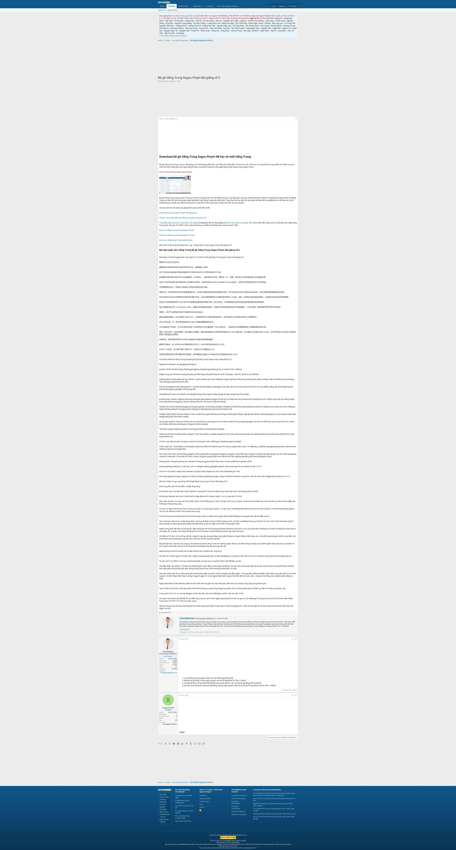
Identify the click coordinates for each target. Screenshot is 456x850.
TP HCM (225, 618)
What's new (183, 6)
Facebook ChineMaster (235, 802)
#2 (296, 639)
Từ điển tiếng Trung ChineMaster (182, 801)
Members (197, 6)
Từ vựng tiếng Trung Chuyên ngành (182, 817)
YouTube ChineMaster (239, 795)
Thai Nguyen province (170, 724)
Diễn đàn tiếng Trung (216, 840)
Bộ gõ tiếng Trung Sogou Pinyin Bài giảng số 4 (178, 212)
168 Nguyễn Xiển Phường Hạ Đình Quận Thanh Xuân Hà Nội (274, 814)
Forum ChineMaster (238, 798)
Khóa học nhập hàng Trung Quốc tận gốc (176, 240)
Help (201, 804)
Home (162, 6)
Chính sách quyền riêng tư (227, 6)
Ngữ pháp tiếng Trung (183, 821)
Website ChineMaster (239, 814)
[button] (189, 6)
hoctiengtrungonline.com (168, 673)
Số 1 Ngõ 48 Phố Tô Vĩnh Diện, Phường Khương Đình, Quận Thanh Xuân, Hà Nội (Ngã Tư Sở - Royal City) (274, 794)
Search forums (172, 10)
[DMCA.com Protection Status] (228, 839)
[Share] (296, 119)
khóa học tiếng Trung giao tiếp (239, 222)
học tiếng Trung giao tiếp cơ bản (184, 15)
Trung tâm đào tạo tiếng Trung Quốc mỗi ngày (178, 222)
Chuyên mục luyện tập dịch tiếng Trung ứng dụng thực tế (182, 217)
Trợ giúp (209, 6)
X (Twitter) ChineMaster (235, 807)
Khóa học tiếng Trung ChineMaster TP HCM (177, 235)
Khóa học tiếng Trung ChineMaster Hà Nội (176, 230)
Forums (171, 6)
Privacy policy (204, 801)
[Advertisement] (228, 59)
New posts (161, 10)
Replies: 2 (174, 119)
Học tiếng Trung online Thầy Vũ (173, 35)
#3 (296, 695)
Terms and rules (205, 798)
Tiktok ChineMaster (238, 811)
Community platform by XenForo (228, 835)
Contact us (203, 795)
